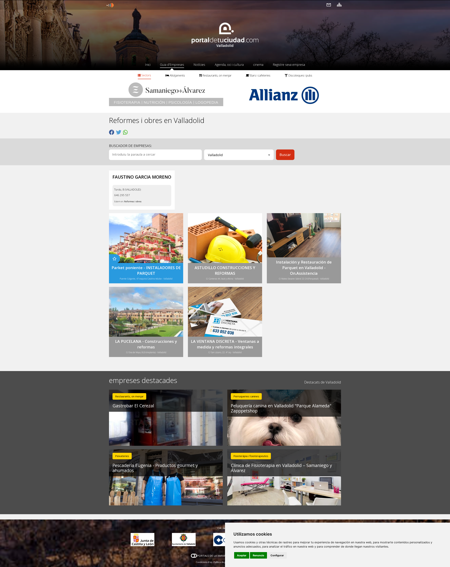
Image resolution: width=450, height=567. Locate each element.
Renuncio (258, 555)
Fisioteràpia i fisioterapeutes (250, 456)
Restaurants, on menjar (217, 75)
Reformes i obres (133, 201)
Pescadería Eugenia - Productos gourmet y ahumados (155, 467)
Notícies (199, 64)
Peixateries (122, 456)
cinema (258, 64)
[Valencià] (109, 5)
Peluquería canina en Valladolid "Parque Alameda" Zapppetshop (281, 408)
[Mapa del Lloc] (339, 4)
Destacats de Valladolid (322, 382)
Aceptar (241, 555)
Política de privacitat (224, 562)
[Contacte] (328, 4)
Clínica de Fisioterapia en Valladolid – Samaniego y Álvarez (281, 467)
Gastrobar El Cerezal (133, 406)
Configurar (277, 555)
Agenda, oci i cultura (229, 64)
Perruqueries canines (246, 396)
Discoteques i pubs (300, 75)
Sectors (146, 75)
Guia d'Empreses (172, 64)
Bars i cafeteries (259, 75)
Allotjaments (177, 75)
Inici (147, 64)
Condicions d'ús (204, 562)
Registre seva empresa (289, 64)
